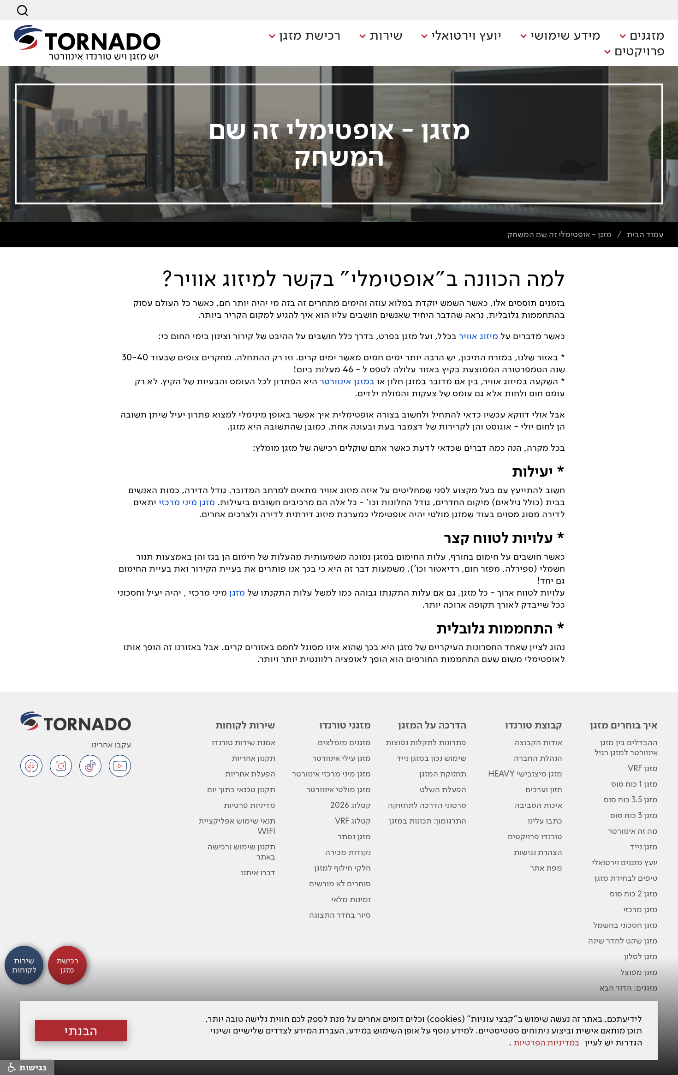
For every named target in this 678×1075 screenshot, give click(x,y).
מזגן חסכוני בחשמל (625, 925)
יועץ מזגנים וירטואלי (625, 862)
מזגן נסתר (354, 836)
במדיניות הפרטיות (546, 1042)
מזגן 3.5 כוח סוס (631, 799)
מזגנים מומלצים (344, 742)
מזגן (237, 592)
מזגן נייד (644, 846)
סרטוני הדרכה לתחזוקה (427, 805)
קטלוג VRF (353, 820)
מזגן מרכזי (640, 909)
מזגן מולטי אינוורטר (338, 789)
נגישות (32, 1068)
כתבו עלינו (545, 820)
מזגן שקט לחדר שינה (623, 940)
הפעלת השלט (443, 789)
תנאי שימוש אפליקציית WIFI (236, 826)
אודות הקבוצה (538, 742)
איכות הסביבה (538, 805)
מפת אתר (546, 867)
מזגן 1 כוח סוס (634, 783)
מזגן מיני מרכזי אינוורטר (331, 773)
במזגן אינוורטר (347, 381)
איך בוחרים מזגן (624, 724)
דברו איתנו (258, 872)
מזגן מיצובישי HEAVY (525, 773)
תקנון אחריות (253, 758)
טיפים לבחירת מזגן (626, 878)
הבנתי (81, 1031)
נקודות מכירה (348, 852)
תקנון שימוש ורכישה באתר (241, 851)
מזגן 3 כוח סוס (634, 815)
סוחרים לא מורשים (340, 883)
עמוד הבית (645, 234)
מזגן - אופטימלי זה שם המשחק (559, 234)
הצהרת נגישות (538, 852)
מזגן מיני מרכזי (187, 502)
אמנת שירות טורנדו (243, 742)
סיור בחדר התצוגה (340, 915)
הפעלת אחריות (250, 773)
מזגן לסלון (641, 956)
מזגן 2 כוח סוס (634, 893)
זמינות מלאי (351, 899)
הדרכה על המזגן (432, 724)
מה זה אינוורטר (633, 831)
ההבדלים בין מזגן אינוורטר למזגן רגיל (626, 747)
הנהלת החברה (538, 758)
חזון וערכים (543, 789)
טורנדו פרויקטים (535, 836)
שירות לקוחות (245, 724)
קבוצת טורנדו (533, 724)
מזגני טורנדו (345, 724)
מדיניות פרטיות (249, 805)
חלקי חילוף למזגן (342, 867)
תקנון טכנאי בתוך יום (241, 789)
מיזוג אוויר (478, 335)
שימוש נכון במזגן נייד (431, 758)
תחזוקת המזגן (442, 773)
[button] (642, 36)
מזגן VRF (643, 768)
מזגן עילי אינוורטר (341, 758)
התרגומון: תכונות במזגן (427, 820)
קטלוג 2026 (350, 805)
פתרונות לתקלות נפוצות (426, 742)
